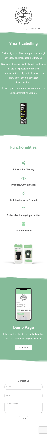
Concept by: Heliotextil (37, 428)
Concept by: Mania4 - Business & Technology (34, 28)
